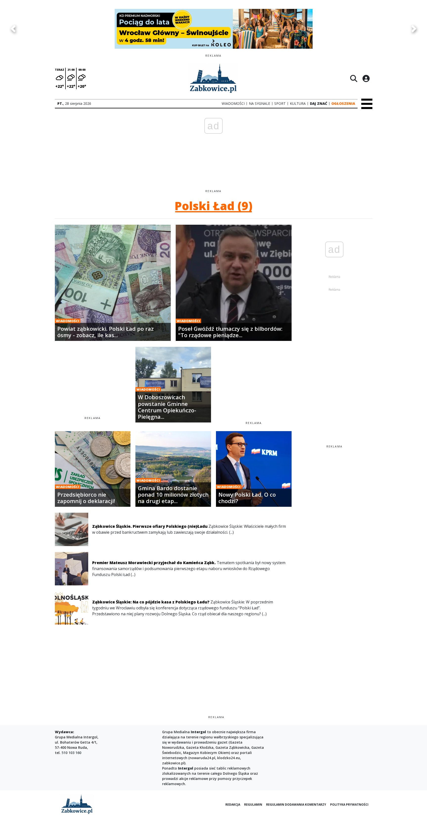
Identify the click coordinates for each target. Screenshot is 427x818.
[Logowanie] (366, 78)
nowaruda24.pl (202, 757)
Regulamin (253, 804)
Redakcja (232, 804)
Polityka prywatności (349, 804)
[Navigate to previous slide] (13, 28)
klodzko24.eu (228, 757)
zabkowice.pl (173, 763)
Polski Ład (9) (213, 205)
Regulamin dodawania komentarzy (296, 804)
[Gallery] (213, 28)
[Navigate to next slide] (414, 28)
